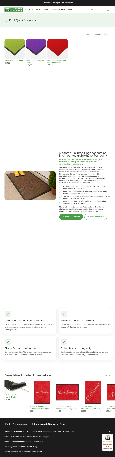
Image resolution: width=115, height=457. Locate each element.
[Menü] (111, 435)
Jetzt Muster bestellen (95, 217)
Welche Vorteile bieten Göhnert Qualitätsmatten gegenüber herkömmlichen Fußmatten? (39, 431)
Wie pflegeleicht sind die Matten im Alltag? (21, 446)
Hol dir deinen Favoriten (71, 217)
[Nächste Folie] (23, 49)
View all (108, 376)
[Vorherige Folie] (6, 49)
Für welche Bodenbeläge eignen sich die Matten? (23, 441)
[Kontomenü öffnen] (103, 9)
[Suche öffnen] (98, 9)
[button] (97, 34)
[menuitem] (70, 9)
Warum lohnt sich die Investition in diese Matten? (23, 451)
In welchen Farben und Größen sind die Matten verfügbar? (27, 436)
